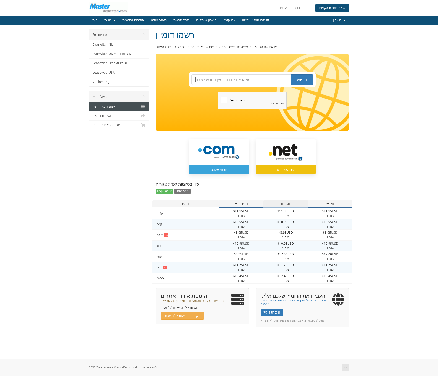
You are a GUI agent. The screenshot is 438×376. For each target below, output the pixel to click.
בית (95, 20)
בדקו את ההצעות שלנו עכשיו (182, 316)
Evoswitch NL (103, 44)
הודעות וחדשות (133, 20)
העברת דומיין (102, 116)
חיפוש (302, 79)
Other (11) (182, 191)
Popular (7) (164, 191)
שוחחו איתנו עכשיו (255, 20)
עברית (283, 7)
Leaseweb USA (104, 72)
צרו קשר (229, 20)
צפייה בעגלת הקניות (332, 8)
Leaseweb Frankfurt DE (110, 63)
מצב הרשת (181, 20)
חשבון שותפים (206, 20)
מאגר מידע (159, 20)
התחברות (301, 7)
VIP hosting (101, 82)
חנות (108, 20)
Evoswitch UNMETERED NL (113, 54)
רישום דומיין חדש (104, 106)
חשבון (338, 20)
